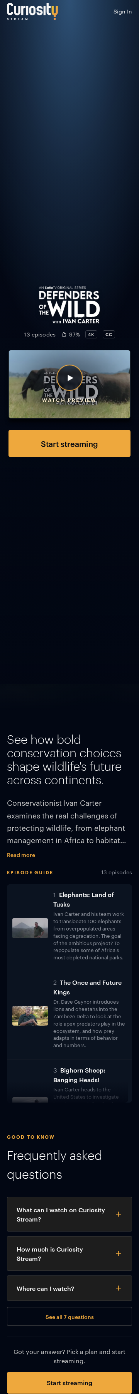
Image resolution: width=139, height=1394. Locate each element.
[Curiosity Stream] (32, 11)
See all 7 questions (70, 1316)
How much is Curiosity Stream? (50, 1253)
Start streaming (69, 443)
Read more (21, 854)
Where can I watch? (45, 1288)
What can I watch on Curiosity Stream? (61, 1214)
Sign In (123, 11)
